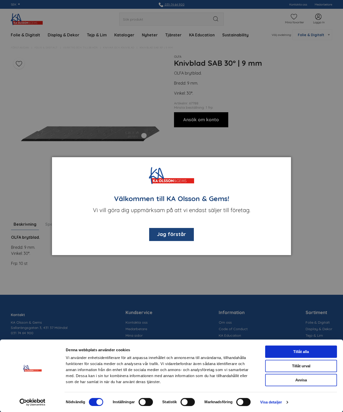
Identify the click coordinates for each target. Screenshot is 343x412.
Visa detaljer (271, 402)
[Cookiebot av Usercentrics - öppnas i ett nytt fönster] (32, 402)
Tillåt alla (301, 351)
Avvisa (301, 380)
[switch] (146, 402)
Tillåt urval (301, 366)
